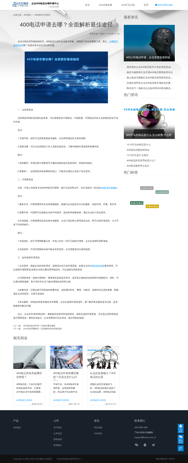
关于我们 (58, 427)
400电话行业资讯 (42, 14)
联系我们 (58, 445)
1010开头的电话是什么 (139, 144)
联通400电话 (137, 199)
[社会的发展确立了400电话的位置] (103, 357)
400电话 (27, 14)
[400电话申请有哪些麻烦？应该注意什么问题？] (66, 357)
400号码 (155, 210)
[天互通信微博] (153, 445)
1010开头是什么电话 (137, 155)
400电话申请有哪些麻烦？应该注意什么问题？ (66, 376)
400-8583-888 (165, 4)
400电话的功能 (97, 265)
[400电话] (20, 5)
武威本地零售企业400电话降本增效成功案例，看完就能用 (151, 82)
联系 (146, 4)
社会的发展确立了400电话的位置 (103, 375)
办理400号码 (147, 183)
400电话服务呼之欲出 (138, 165)
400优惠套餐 (105, 4)
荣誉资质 (58, 439)
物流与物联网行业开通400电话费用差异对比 (150, 72)
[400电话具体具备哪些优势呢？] (29, 357)
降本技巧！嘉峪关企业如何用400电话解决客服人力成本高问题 (151, 88)
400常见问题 (128, 4)
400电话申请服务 (108, 187)
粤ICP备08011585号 (165, 458)
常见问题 (98, 427)
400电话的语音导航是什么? (141, 160)
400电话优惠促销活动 (138, 149)
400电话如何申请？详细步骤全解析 (39, 325)
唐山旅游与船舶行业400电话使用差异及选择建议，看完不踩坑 (151, 77)
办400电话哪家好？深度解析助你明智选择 (42, 328)
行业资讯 (98, 433)
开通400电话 (152, 198)
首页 (87, 4)
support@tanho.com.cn (145, 437)
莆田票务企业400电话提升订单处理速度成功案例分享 (151, 67)
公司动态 (58, 433)
